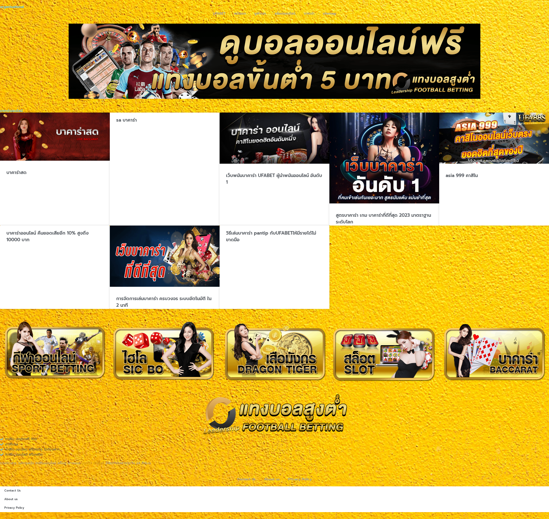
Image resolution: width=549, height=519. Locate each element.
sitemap (329, 13)
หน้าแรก (240, 13)
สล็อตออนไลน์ (284, 13)
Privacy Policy (300, 479)
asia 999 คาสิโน (462, 175)
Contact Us (246, 479)
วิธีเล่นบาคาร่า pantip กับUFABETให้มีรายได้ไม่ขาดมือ (271, 236)
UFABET (219, 13)
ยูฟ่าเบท (260, 13)
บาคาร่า (309, 13)
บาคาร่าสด (16, 172)
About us (272, 479)
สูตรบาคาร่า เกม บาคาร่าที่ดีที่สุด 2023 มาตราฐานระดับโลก (383, 219)
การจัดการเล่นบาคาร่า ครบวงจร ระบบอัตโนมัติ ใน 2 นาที (163, 302)
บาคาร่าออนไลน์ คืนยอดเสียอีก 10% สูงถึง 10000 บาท (47, 236)
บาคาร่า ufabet (92, 463)
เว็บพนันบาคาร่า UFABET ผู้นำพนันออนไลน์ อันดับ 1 (274, 179)
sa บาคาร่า (126, 120)
